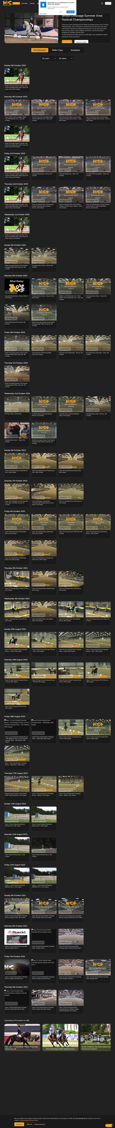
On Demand (40, 50)
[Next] (108, 1038)
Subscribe (70, 12)
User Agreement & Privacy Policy (28, 1120)
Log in (108, 3)
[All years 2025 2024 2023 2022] (49, 58)
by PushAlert (44, 13)
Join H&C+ (16, 3)
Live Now (24, 3)
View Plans (67, 42)
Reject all (29, 1124)
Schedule (75, 50)
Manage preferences (39, 1124)
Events (32, 3)
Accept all (19, 1124)
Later (60, 12)
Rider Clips (57, 50)
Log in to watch (81, 42)
